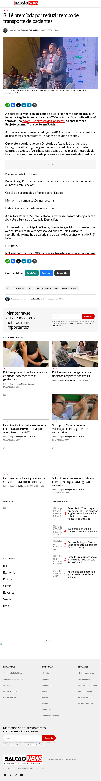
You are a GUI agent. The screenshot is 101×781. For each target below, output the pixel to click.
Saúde (6, 10)
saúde (31, 288)
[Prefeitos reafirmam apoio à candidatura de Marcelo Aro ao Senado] (58, 559)
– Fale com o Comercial (13, 679)
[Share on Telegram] (29, 105)
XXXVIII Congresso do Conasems (43, 121)
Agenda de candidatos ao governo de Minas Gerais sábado (81, 574)
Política (7, 579)
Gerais (7, 586)
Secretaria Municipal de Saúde (47, 288)
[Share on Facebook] (13, 105)
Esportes (8, 592)
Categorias (47, 667)
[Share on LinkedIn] (23, 105)
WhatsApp (32, 273)
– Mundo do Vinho (85, 691)
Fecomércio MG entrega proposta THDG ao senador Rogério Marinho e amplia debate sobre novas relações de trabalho (83, 513)
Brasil (6, 606)
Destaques (83, 667)
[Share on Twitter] (18, 105)
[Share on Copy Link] (34, 105)
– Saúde (45, 703)
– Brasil (45, 691)
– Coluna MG (83, 697)
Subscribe (88, 316)
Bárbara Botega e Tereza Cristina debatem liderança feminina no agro (82, 545)
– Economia (47, 685)
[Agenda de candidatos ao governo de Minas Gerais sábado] (58, 574)
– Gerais (45, 673)
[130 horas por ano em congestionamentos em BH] (58, 530)
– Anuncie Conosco (11, 691)
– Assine (6, 685)
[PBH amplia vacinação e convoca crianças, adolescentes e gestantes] (26, 354)
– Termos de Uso (10, 697)
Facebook (46, 273)
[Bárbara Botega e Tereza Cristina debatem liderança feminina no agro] (58, 545)
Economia (9, 572)
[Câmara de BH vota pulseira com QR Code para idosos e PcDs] (26, 460)
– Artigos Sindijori (85, 703)
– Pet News (46, 709)
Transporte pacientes (69, 288)
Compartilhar (62, 273)
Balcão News (9, 667)
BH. (8, 288)
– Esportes (46, 697)
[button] (4, 3)
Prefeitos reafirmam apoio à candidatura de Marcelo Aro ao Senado (82, 559)
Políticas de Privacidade (36, 745)
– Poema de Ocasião (50, 716)
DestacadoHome (18, 288)
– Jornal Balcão (84, 679)
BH (5, 566)
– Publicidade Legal (86, 673)
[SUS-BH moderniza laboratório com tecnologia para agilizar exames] (75, 460)
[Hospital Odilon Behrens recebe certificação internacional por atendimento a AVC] (26, 407)
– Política (45, 679)
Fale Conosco (39, 768)
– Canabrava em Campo (88, 685)
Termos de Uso (73, 323)
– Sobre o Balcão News (12, 673)
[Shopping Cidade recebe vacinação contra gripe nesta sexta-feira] (75, 407)
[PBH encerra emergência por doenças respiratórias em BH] (75, 354)
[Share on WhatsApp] (7, 105)
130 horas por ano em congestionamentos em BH (82, 530)
